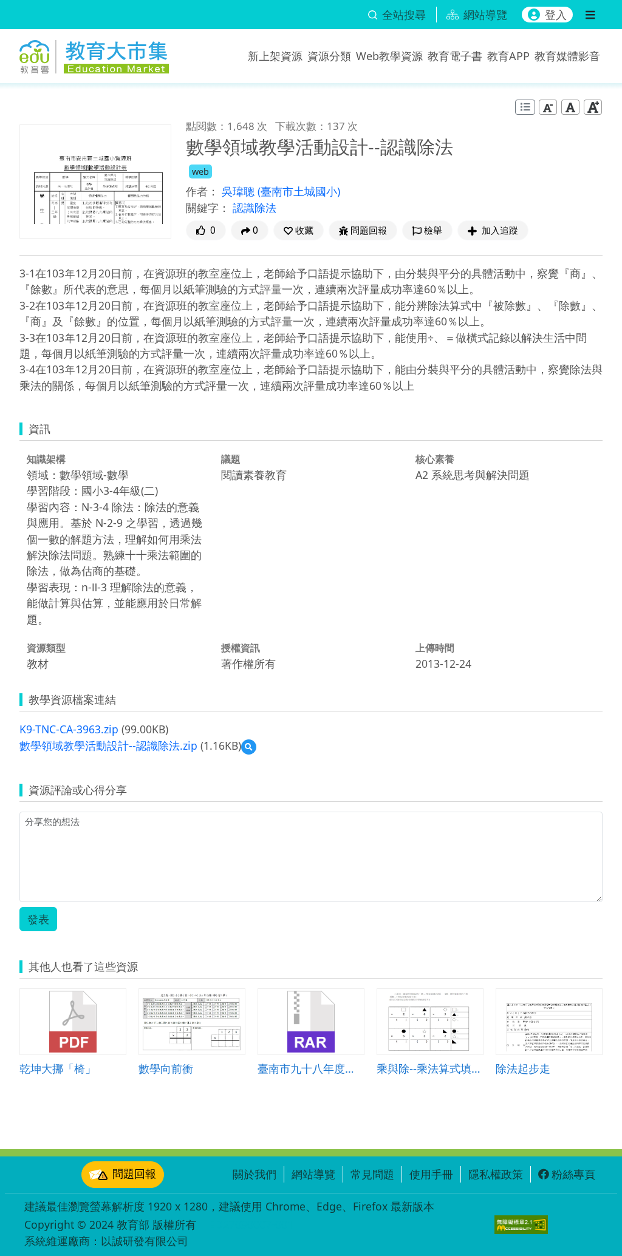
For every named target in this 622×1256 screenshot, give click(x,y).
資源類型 (46, 647)
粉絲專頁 (573, 1174)
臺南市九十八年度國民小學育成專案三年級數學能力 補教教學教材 (311, 1068)
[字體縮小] (548, 106)
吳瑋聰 (240, 191)
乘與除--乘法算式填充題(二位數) (430, 1068)
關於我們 (254, 1174)
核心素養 (434, 459)
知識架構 (46, 459)
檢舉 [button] (433, 230)
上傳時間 (434, 647)
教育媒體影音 (567, 56)
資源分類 (329, 56)
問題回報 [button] (368, 230)
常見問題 (372, 1174)
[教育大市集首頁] (94, 53)
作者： (202, 191)
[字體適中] (570, 106)
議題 (231, 459)
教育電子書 (455, 56)
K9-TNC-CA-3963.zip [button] (68, 729)
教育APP (508, 56)
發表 (38, 919)
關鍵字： (208, 207)
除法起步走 (523, 1068)
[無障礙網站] (521, 1224)
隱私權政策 (495, 1174)
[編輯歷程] (525, 107)
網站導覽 (313, 1174)
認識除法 (254, 207)
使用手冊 (431, 1174)
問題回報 (134, 1173)
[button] (298, 230)
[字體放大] (593, 106)
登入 (556, 14)
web (200, 171)
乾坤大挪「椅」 (57, 1068)
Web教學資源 (389, 56)
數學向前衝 (165, 1068)
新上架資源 (275, 56)
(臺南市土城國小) (299, 191)
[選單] (590, 14)
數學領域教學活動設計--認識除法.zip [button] (108, 745)
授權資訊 (240, 647)
